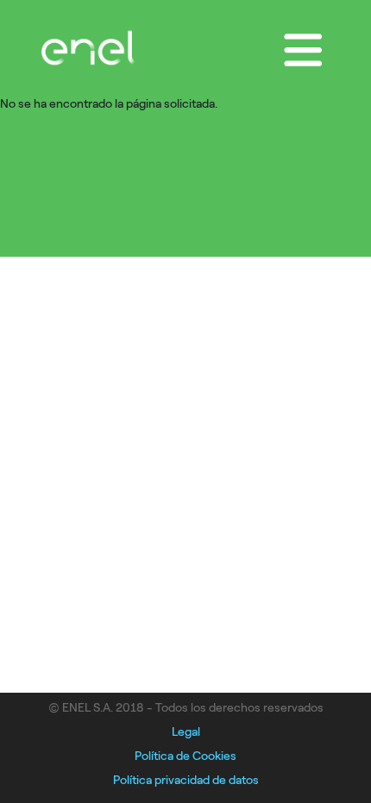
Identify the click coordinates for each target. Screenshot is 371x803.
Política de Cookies (185, 756)
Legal (186, 732)
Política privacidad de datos (186, 780)
